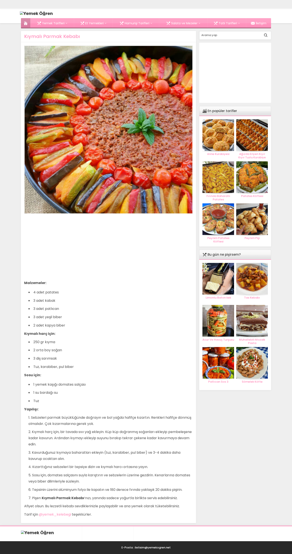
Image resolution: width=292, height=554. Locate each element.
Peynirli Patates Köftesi (218, 239)
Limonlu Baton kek (218, 297)
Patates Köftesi (252, 196)
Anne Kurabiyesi (218, 154)
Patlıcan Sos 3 (218, 381)
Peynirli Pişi (252, 238)
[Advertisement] (60, 247)
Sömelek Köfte (252, 381)
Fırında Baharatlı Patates (218, 197)
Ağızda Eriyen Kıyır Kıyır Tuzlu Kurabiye (252, 155)
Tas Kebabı (252, 297)
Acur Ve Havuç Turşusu (218, 339)
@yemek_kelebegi (55, 514)
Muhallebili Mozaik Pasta (252, 341)
